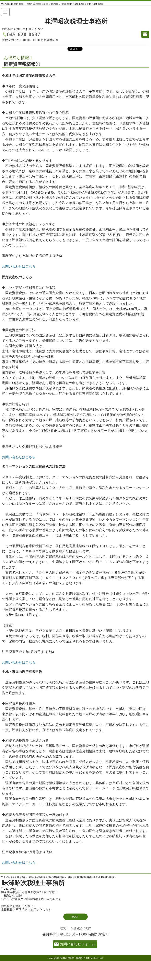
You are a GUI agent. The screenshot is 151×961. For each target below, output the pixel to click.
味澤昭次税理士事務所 (76, 21)
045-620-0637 (23, 34)
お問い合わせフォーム (77, 944)
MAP (75, 916)
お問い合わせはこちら (18, 266)
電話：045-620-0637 (75, 929)
